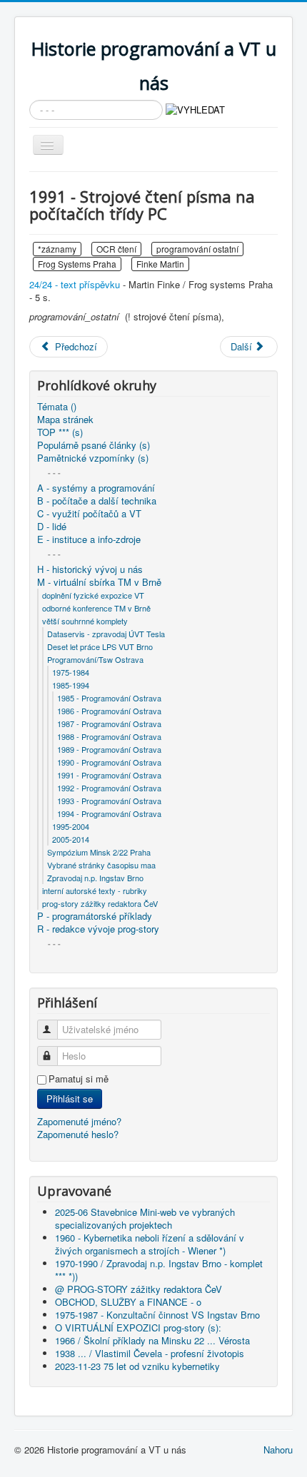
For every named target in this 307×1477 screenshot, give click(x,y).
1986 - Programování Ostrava (109, 710)
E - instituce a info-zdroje (89, 539)
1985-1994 (70, 685)
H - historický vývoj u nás (90, 569)
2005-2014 (70, 839)
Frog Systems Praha (77, 264)
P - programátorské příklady (94, 916)
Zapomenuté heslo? (78, 1134)
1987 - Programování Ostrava (109, 723)
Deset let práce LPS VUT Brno (100, 646)
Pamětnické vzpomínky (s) (93, 458)
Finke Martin (160, 264)
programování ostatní (197, 249)
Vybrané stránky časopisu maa (101, 865)
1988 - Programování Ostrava (109, 736)
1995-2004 (70, 826)
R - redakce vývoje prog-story (98, 929)
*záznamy (57, 249)
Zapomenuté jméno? (79, 1121)
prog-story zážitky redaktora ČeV (100, 903)
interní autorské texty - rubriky (94, 890)
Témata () (56, 406)
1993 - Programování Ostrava (109, 800)
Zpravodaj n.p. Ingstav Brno (95, 877)
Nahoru (278, 1449)
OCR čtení (116, 249)
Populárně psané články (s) (93, 445)
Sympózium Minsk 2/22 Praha (99, 852)
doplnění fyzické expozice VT (93, 595)
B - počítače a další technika (96, 500)
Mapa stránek (65, 419)
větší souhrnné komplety (85, 620)
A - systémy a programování (96, 488)
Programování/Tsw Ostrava (95, 659)
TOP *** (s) (60, 432)
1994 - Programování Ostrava (109, 813)
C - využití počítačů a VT (89, 513)
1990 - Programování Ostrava (109, 762)
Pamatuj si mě (79, 1078)
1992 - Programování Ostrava (109, 787)
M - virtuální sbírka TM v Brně (99, 582)
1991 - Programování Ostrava (109, 775)
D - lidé (51, 526)
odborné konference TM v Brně (96, 608)
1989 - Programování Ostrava (109, 749)
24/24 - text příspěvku (74, 284)
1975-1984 (70, 672)
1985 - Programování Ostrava (109, 698)
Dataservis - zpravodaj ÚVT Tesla (106, 633)
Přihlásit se (69, 1098)
